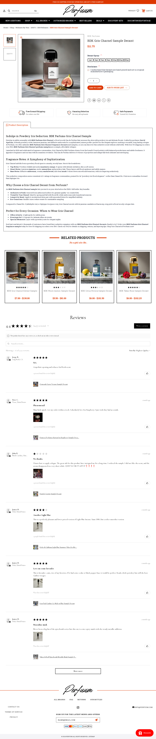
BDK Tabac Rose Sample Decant (134, 291)
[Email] (94, 100)
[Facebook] (89, 100)
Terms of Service (14, 712)
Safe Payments (126, 111)
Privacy (14, 717)
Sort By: (132, 350)
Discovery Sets (115, 21)
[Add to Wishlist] (34, 261)
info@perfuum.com (144, 707)
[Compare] (34, 267)
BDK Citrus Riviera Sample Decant (96, 291)
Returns (81, 699)
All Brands (42, 21)
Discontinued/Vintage (139, 21)
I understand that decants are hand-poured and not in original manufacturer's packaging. (117, 70)
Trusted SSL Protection (128, 114)
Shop (27, 21)
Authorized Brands (63, 21)
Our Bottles (96, 699)
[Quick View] (34, 255)
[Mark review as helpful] (147, 373)
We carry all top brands (80, 114)
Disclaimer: (93, 66)
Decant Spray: (94, 55)
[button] (48, 325)
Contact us (14, 707)
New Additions (13, 21)
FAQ (71, 699)
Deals (99, 21)
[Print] (99, 100)
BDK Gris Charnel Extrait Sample (22, 291)
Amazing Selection (80, 111)
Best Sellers (85, 21)
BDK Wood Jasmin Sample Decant (59, 291)
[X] (104, 100)
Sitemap (92, 736)
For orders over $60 (32, 114)
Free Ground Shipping (35, 111)
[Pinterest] (109, 100)
